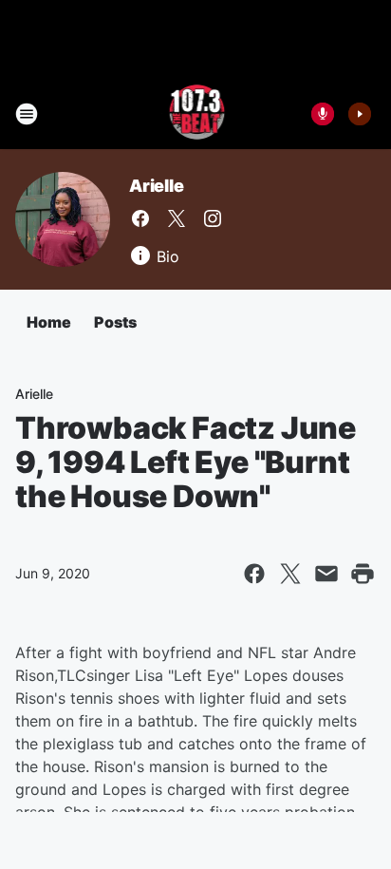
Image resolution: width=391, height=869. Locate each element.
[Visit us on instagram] (212, 218)
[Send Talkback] (322, 114)
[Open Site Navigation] (26, 114)
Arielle (156, 186)
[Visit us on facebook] (140, 218)
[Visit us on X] (176, 218)
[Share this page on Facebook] (254, 573)
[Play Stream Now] (359, 114)
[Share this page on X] (290, 573)
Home (49, 321)
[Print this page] (362, 573)
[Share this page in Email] (326, 573)
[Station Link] (196, 114)
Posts (115, 321)
